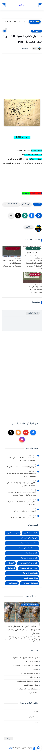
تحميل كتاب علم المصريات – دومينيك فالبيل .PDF (22, 503)
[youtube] (26, 432)
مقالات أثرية (13, 583)
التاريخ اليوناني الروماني (29, 538)
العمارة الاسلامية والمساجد (28, 548)
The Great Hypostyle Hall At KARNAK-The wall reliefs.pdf (21, 475)
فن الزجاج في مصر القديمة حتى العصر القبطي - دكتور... (35, 290)
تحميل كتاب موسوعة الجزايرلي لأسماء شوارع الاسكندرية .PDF (21, 459)
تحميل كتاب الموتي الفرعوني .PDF (23, 518)
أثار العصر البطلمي (31, 533)
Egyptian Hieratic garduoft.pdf (24, 511)
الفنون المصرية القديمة (29, 558)
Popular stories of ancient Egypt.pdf (21, 467)
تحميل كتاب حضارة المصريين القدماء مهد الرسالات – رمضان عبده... (22, 494)
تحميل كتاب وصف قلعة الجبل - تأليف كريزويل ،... (15, 22)
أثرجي (22, 5)
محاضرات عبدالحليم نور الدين (27, 689)
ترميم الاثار (36, 31)
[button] (31, 215)
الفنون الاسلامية (32, 553)
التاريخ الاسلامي (13, 533)
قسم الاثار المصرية (31, 583)
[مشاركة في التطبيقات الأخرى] (11, 215)
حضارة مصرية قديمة (30, 573)
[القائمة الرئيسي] (40, 5)
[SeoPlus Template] (33, 748)
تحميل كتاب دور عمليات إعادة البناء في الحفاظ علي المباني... (21, 484)
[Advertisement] (22, 77)
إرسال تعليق (33, 313)
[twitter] (11, 432)
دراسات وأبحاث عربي (11, 204)
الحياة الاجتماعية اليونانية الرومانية (25, 658)
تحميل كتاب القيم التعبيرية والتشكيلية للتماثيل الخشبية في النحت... (34, 265)
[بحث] (4, 5)
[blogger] (18, 432)
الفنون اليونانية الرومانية (29, 563)
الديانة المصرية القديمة (29, 543)
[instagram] (22, 439)
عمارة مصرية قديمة (31, 578)
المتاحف (11, 563)
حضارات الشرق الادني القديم (27, 681)
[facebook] (33, 432)
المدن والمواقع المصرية (29, 568)
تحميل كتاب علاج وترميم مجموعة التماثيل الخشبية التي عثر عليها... (12, 263)
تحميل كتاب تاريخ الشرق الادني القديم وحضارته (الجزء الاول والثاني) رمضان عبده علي (23, 630)
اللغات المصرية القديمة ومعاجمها (25, 666)
